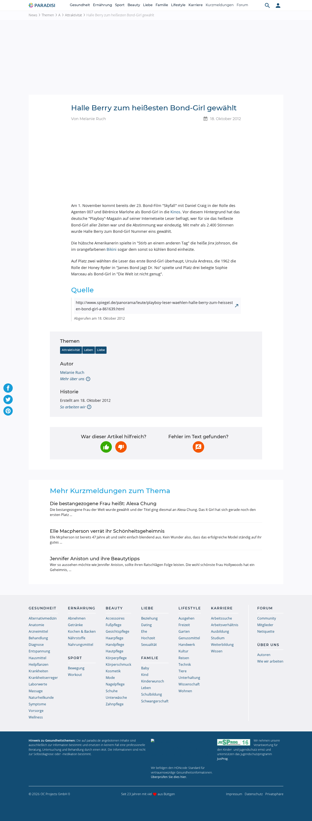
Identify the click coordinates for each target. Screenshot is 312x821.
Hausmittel (37, 658)
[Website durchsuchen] (267, 5)
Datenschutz (254, 794)
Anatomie (36, 625)
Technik (184, 664)
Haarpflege (114, 638)
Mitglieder (265, 625)
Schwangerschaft (155, 701)
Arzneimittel (38, 631)
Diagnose (36, 644)
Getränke (75, 625)
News (33, 15)
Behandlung (38, 638)
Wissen (216, 651)
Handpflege (115, 644)
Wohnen (185, 691)
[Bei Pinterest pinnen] (8, 411)
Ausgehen (186, 618)
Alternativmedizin (43, 618)
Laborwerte (38, 684)
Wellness (36, 717)
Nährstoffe (76, 638)
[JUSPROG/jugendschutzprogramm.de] (233, 742)
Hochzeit (148, 638)
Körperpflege (116, 658)
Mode (110, 677)
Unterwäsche (116, 697)
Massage (36, 691)
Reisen (183, 658)
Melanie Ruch (72, 372)
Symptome (37, 704)
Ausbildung (220, 631)
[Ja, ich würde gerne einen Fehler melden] (198, 447)
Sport (120, 5)
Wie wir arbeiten (270, 661)
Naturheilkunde (41, 697)
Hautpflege (114, 651)
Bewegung (76, 668)
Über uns (268, 645)
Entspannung (39, 651)
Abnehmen (77, 618)
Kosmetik (113, 671)
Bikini (112, 249)
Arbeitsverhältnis (224, 625)
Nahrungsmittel (80, 644)
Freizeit (184, 625)
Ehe (144, 631)
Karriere (195, 5)
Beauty (134, 5)
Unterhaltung (189, 677)
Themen (48, 15)
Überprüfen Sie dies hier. (169, 777)
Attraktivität (73, 15)
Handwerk (186, 644)
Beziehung (149, 618)
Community (266, 618)
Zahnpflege (115, 704)
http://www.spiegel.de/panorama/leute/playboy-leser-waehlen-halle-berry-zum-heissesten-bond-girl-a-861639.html (154, 306)
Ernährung (102, 5)
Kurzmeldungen (220, 5)
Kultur (183, 651)
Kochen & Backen (82, 631)
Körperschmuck (118, 664)
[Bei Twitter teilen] (8, 399)
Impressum (234, 794)
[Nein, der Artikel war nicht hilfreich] (121, 447)
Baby (145, 668)
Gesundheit (80, 5)
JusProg (222, 759)
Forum (242, 5)
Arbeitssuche (221, 618)
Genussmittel (189, 638)
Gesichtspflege (117, 631)
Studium (218, 638)
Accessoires (115, 618)
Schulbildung (151, 694)
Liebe (148, 5)
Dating (146, 625)
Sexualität (149, 644)
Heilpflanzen (38, 664)
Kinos (175, 211)
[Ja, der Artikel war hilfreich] (106, 447)
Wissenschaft (189, 684)
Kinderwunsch (152, 681)
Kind (144, 674)
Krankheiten (38, 671)
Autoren (263, 654)
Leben (88, 350)
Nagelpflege (115, 684)
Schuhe (112, 691)
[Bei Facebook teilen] (8, 388)
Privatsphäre (274, 794)
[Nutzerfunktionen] (278, 5)
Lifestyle (178, 5)
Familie (162, 5)
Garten (184, 631)
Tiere (182, 671)
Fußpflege (113, 625)
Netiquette (265, 631)
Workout (75, 674)
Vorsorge (36, 710)
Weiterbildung (222, 644)
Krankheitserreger (43, 677)
